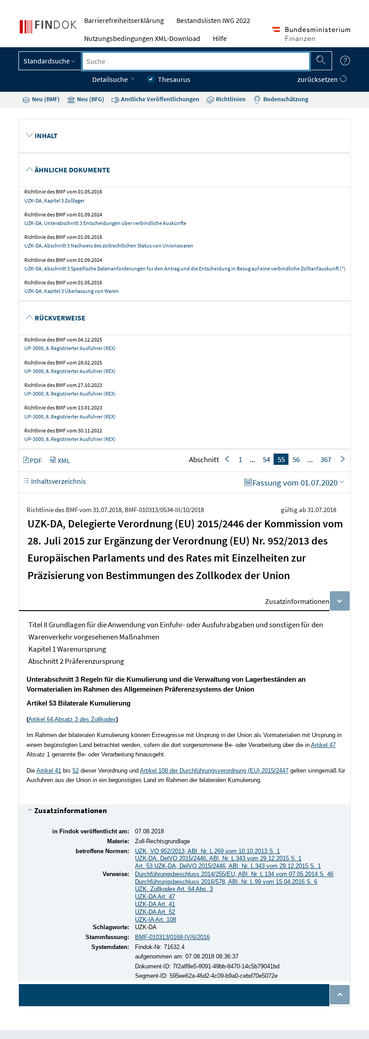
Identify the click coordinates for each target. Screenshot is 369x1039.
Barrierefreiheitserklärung (124, 20)
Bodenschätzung (285, 99)
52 (75, 770)
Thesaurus (174, 79)
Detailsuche (110, 79)
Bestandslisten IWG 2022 (213, 20)
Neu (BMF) (45, 99)
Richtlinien (230, 99)
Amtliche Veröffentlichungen (159, 99)
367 (325, 459)
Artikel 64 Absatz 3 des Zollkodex (72, 719)
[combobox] (196, 61)
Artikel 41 (48, 770)
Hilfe (220, 38)
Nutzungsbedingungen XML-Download (142, 38)
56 (296, 459)
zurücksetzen (318, 79)
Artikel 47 (323, 745)
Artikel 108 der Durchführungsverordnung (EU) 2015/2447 (214, 770)
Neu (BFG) (90, 99)
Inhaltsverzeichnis (58, 481)
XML (64, 460)
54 (266, 459)
